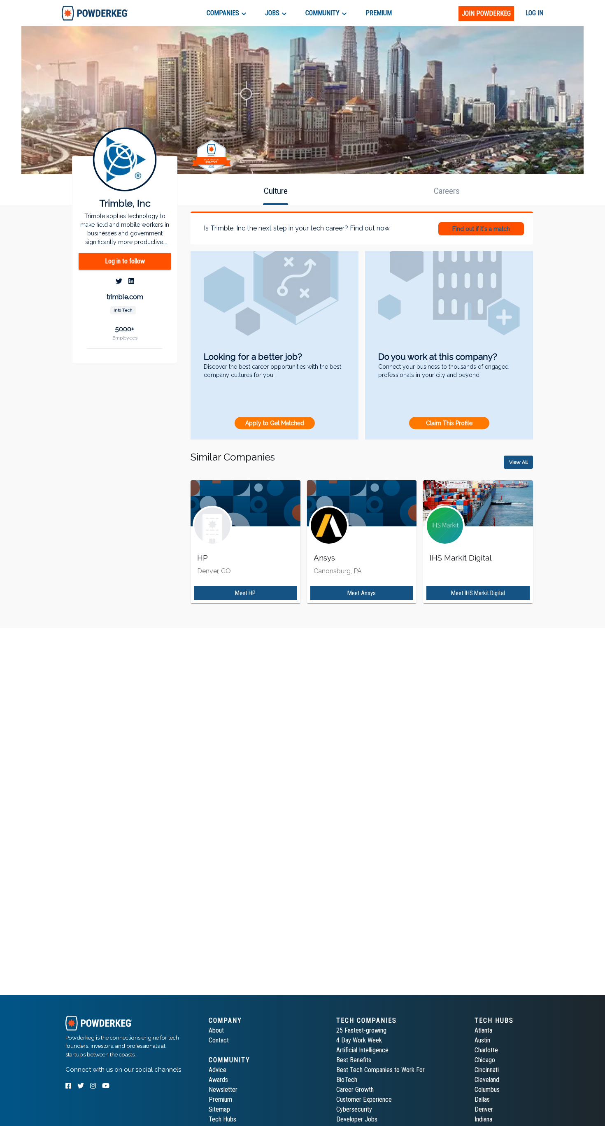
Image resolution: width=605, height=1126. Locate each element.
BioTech (346, 1080)
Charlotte (486, 1050)
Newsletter (223, 1089)
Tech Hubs (222, 1119)
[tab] (95, 13)
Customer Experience (364, 1099)
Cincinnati (487, 1070)
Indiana (483, 1119)
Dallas (482, 1099)
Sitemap (219, 1109)
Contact (219, 1040)
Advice (217, 1070)
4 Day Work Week (359, 1040)
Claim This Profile (449, 423)
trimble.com (125, 297)
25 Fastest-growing (361, 1030)
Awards (218, 1080)
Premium (220, 1099)
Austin (482, 1040)
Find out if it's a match (481, 229)
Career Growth (355, 1089)
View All (518, 462)
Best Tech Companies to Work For (380, 1070)
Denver (484, 1109)
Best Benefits (353, 1060)
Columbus (487, 1089)
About (216, 1030)
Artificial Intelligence (362, 1050)
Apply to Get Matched (274, 423)
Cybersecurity (354, 1109)
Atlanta (483, 1030)
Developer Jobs (356, 1119)
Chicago (485, 1060)
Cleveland (487, 1080)
